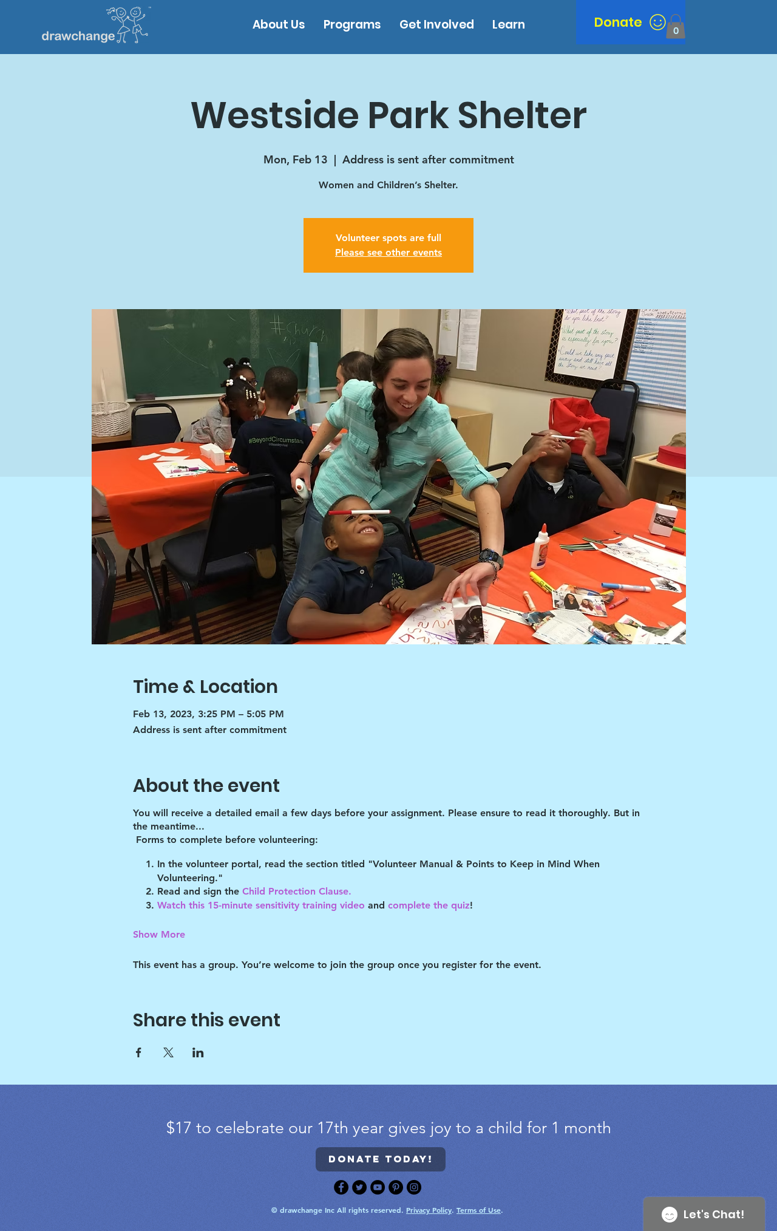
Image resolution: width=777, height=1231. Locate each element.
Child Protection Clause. (298, 891)
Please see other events (388, 252)
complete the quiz (429, 905)
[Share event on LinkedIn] (198, 1052)
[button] (508, 24)
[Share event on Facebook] (138, 1052)
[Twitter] (359, 1187)
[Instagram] (414, 1187)
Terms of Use (478, 1210)
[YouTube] (377, 1187)
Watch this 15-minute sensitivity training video (261, 905)
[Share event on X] (168, 1052)
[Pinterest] (395, 1187)
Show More (159, 934)
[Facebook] (341, 1187)
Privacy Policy (429, 1210)
